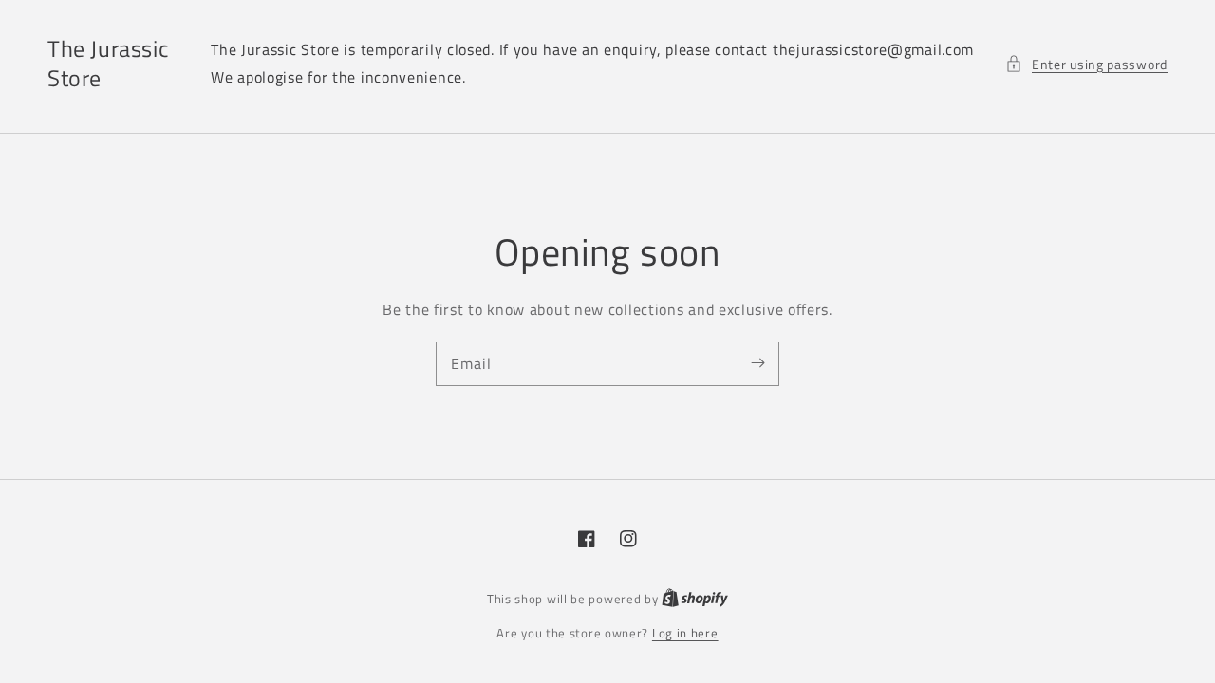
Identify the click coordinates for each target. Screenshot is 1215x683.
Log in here (685, 633)
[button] (1086, 64)
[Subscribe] (757, 363)
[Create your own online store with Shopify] (695, 598)
